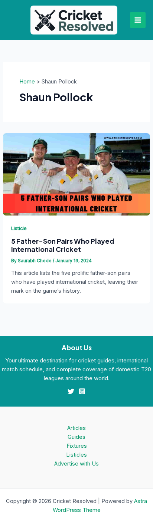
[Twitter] (71, 391)
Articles (76, 428)
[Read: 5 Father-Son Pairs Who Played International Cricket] (76, 174)
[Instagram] (82, 391)
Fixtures (76, 446)
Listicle (19, 228)
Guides (76, 437)
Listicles (76, 454)
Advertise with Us (76, 463)
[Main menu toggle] (138, 20)
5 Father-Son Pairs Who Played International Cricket (62, 245)
